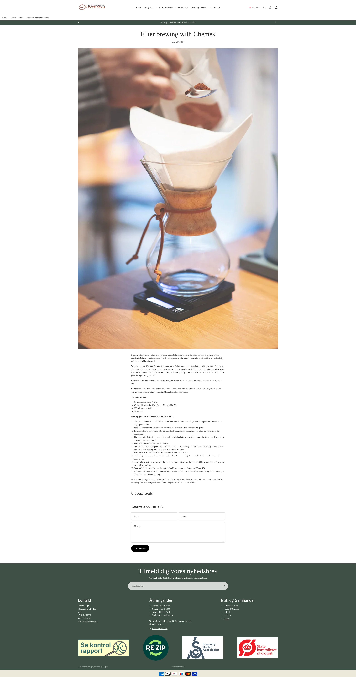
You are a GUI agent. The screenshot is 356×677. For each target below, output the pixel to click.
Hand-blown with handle (195, 389)
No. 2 (159, 405)
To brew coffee (17, 18)
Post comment (140, 548)
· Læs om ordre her (159, 628)
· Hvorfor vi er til (231, 606)
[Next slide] (275, 22)
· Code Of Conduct (231, 609)
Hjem (4, 18)
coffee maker (146, 402)
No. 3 (165, 405)
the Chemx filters (168, 392)
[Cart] (276, 7)
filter (156, 402)
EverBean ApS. (88, 667)
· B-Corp (227, 615)
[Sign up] (224, 586)
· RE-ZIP (227, 612)
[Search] (264, 7)
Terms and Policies (178, 667)
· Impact (227, 618)
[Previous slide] (79, 22)
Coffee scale (139, 411)
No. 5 (172, 405)
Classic (167, 389)
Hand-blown (176, 389)
